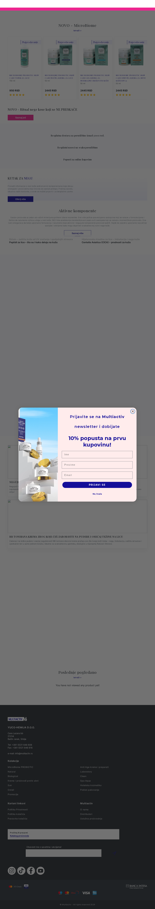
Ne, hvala (97, 494)
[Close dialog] (132, 411)
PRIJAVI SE (97, 484)
